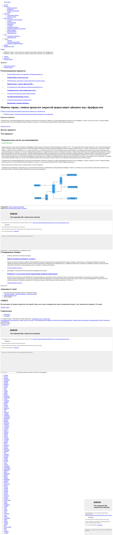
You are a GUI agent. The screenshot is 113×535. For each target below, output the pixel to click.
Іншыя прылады (11, 33)
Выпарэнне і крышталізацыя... (18, 103)
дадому (6, 5)
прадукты (6, 13)
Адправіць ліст (5, 324)
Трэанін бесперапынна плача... (18, 97)
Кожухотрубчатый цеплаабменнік (62, 320)
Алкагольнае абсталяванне (14, 19)
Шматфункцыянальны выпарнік (16, 28)
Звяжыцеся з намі (9, 46)
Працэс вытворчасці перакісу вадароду (16, 208)
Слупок (9, 21)
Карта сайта (46, 318)
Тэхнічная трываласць (13, 36)
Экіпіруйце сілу (11, 37)
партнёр (9, 40)
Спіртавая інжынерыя (13, 42)
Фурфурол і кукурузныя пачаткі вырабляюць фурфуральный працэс (32, 274)
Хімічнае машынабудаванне (15, 43)
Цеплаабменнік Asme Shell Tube (10, 320)
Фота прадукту (8, 18)
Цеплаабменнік (11, 22)
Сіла (5, 34)
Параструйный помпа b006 (16, 207)
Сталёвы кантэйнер (12, 27)
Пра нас (6, 6)
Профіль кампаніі (12, 8)
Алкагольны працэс (13, 15)
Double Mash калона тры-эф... (18, 77)
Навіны (6, 45)
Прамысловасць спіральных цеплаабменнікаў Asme (87, 320)
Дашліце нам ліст (5, 126)
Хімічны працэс (11, 16)
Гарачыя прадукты (37, 318)
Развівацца (10, 9)
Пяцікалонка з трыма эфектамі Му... (20, 84)
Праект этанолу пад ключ (26, 320)
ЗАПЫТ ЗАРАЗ (5, 307)
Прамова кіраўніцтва (13, 10)
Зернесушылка (11, 30)
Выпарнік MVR (11, 31)
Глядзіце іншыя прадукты (15, 267)
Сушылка (10, 25)
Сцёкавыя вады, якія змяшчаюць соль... (21, 90)
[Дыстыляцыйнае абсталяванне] (43, 320)
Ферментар (10, 24)
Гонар (9, 12)
